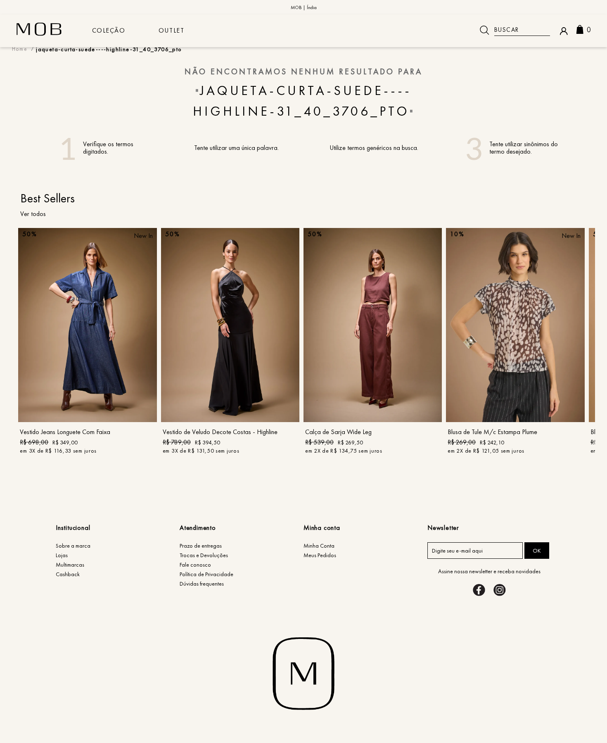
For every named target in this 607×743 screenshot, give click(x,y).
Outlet (172, 30)
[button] (88, 397)
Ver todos (33, 213)
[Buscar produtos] (484, 30)
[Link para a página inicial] (19, 48)
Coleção (109, 30)
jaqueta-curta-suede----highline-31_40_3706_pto (109, 48)
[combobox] (512, 30)
